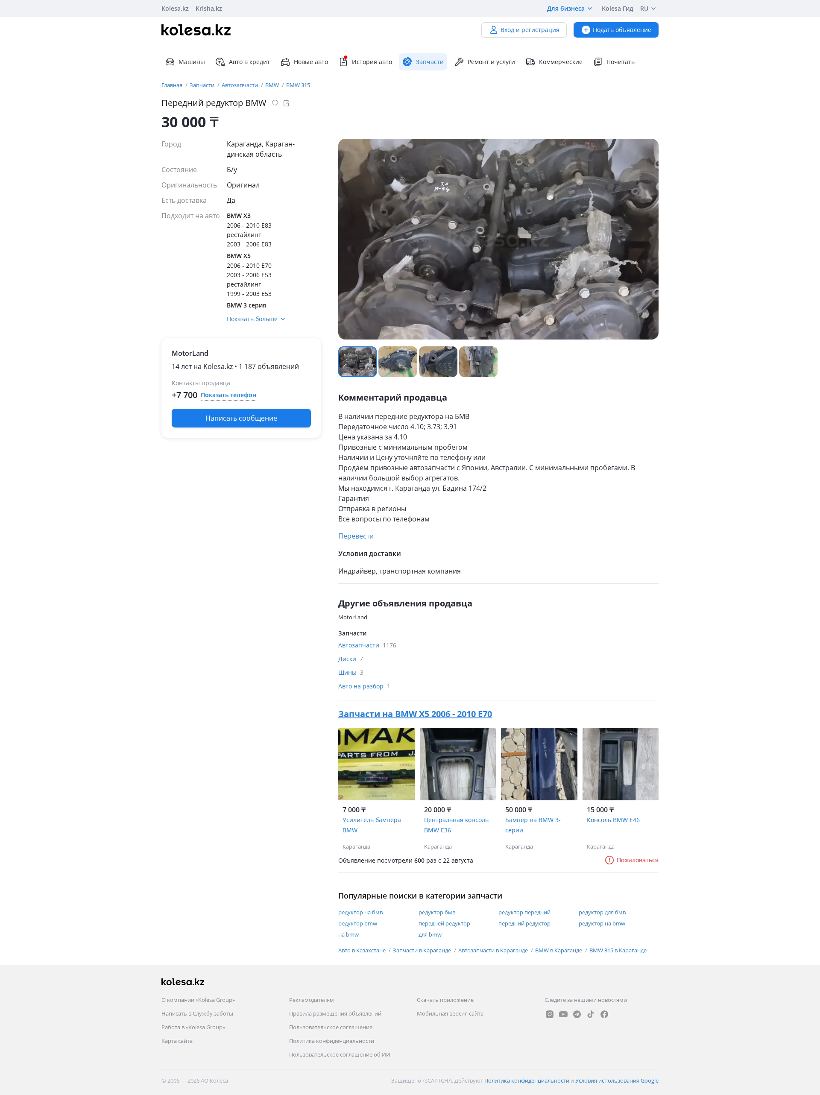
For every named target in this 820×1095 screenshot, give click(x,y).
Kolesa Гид (617, 8)
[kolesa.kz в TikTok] (591, 1014)
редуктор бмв (437, 912)
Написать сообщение (241, 418)
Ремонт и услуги (491, 62)
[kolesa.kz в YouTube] (563, 1014)
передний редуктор (524, 923)
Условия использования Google (617, 1080)
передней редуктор (444, 923)
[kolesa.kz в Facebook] (604, 1014)
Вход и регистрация (530, 30)
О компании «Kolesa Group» (198, 1000)
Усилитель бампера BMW (372, 825)
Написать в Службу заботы (197, 1013)
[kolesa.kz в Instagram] (550, 1014)
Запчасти (203, 85)
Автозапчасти (240, 85)
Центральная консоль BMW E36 (456, 825)
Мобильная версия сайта (450, 1013)
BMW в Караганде (559, 950)
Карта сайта (177, 1041)
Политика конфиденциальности (331, 1041)
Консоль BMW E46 (613, 820)
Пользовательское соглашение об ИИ (339, 1054)
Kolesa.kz (175, 8)
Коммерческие (561, 62)
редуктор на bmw (602, 923)
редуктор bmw (357, 923)
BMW (272, 85)
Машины (192, 62)
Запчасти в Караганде (422, 950)
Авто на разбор (364, 686)
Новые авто (311, 62)
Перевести (356, 536)
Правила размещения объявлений (335, 1013)
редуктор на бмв (360, 912)
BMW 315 (298, 85)
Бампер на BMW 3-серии (533, 825)
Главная (172, 85)
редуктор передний (524, 912)
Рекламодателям (311, 1000)
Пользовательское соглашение (330, 1027)
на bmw (348, 934)
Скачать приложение (445, 1000)
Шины (350, 672)
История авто (372, 62)
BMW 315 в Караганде (618, 950)
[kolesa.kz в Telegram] (577, 1014)
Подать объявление (622, 30)
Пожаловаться (638, 860)
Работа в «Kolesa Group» (193, 1027)
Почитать (620, 62)
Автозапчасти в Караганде (493, 950)
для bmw (430, 934)
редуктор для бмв (602, 912)
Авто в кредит (249, 62)
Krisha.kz (209, 8)
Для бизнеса (566, 8)
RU (644, 8)
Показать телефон (228, 395)
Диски (350, 659)
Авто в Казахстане (362, 950)
